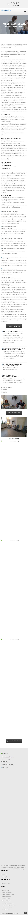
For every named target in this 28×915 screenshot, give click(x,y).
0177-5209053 (16, 4)
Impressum (4, 874)
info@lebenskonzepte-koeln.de (19, 282)
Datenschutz (4, 876)
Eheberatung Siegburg (6, 896)
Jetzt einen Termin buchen (14, 326)
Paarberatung (5, 890)
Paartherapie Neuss (6, 898)
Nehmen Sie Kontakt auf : (7, 756)
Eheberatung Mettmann (7, 892)
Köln (9, 890)
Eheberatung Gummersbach (8, 894)
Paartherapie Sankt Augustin (8, 902)
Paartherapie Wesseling (7, 907)
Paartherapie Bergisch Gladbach (8, 905)
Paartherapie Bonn (6, 909)
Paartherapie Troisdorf (6, 900)
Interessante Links (6, 883)
